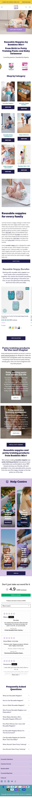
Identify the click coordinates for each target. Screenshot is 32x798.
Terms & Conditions (25, 794)
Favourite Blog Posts (6, 773)
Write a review (16, 595)
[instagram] (5, 781)
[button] (5, 320)
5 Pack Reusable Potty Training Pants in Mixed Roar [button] (13, 630)
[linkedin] (8, 781)
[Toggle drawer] (2, 7)
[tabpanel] (16, 22)
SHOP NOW (16, 261)
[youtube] (11, 781)
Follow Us (3, 778)
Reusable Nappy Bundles (16, 269)
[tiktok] (15, 781)
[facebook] (1, 781)
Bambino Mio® (5, 768)
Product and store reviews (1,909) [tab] (16, 600)
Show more (15, 674)
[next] (27, 311)
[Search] (26, 7)
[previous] (5, 311)
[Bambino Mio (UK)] (16, 7)
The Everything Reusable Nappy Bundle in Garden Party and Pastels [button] (13, 653)
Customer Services (6, 764)
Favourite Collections (7, 759)
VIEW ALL (16, 397)
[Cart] (30, 7)
